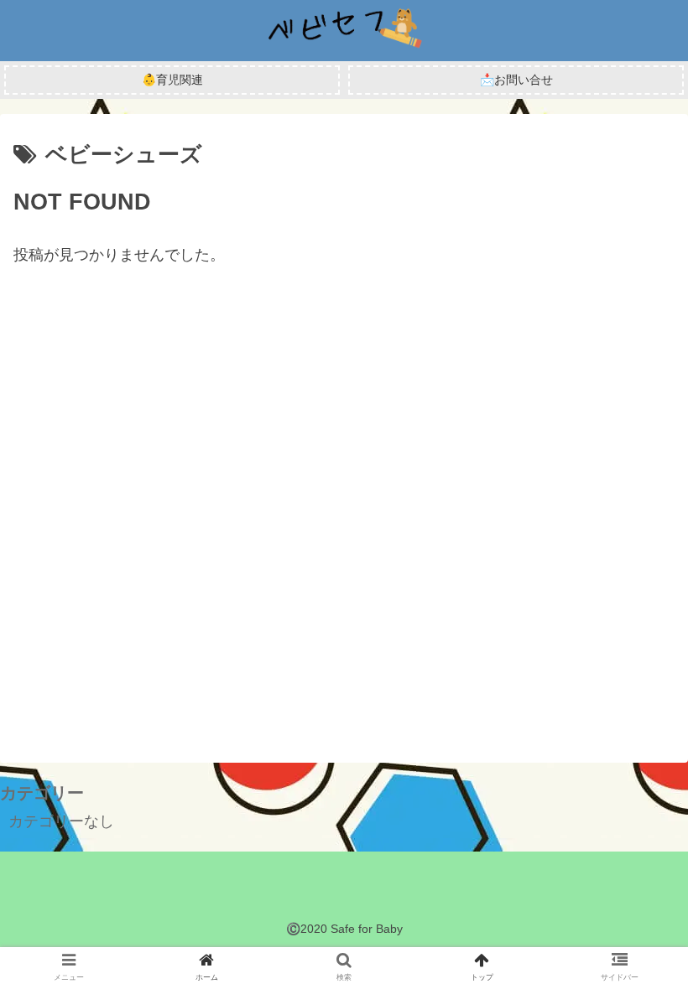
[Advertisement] (344, 494)
